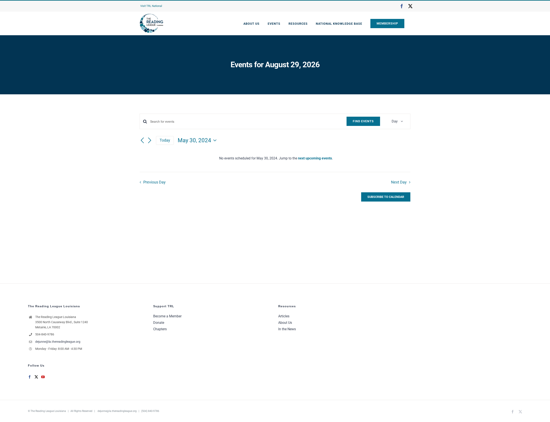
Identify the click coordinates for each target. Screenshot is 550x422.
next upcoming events (315, 158)
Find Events (363, 121)
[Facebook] (29, 377)
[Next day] (149, 140)
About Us (285, 323)
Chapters (160, 329)
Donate (158, 323)
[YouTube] (43, 377)
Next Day (399, 182)
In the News (287, 329)
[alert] (275, 158)
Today (165, 140)
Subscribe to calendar (385, 197)
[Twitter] (36, 377)
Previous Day (154, 182)
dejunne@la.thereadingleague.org (57, 341)
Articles (283, 316)
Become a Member (167, 316)
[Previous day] (142, 140)
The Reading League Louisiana (48, 411)
